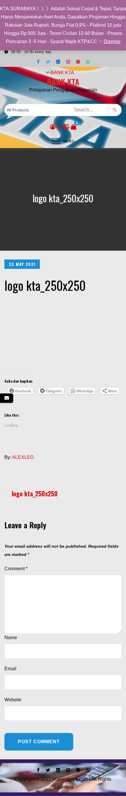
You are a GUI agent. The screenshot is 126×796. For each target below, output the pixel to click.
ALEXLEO (23, 457)
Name (10, 637)
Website (12, 699)
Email (10, 668)
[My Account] (52, 127)
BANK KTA (63, 82)
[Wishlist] (59, 127)
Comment (16, 568)
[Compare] (66, 127)
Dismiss (112, 41)
